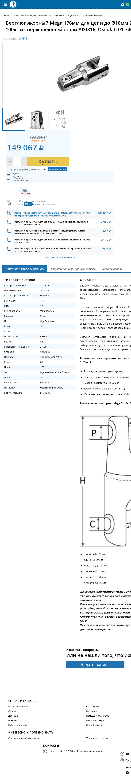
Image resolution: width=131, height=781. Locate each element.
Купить (47, 161)
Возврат (12, 720)
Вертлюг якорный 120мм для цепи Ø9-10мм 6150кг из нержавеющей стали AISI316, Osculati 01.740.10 (53, 250)
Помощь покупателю (97, 715)
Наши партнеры (95, 720)
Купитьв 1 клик (17, 175)
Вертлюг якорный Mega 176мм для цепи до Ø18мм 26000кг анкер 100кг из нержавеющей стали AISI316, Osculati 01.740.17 (52, 214)
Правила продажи (18, 706)
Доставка (13, 715)
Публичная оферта (18, 724)
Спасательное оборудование (24, 738)
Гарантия (91, 711)
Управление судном (97, 738)
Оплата (12, 711)
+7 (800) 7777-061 (63, 751)
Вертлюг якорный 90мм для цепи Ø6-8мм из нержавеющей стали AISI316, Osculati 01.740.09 (52, 241)
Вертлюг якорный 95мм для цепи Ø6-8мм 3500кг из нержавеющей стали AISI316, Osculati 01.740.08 (51, 223)
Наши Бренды (94, 724)
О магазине (92, 706)
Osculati (44, 290)
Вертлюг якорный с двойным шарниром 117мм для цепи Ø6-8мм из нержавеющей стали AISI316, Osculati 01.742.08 (49, 232)
